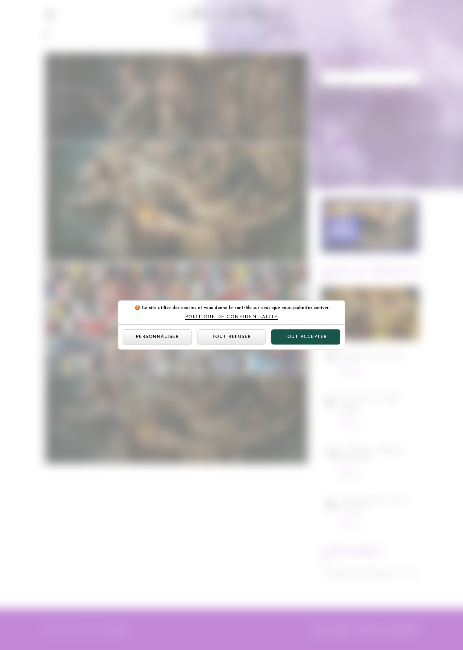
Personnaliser (157, 336)
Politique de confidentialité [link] (231, 317)
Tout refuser (231, 336)
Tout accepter (305, 336)
